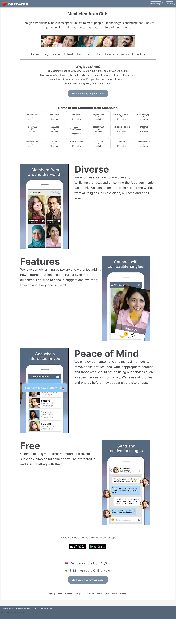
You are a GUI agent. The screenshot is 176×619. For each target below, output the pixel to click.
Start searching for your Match (88, 93)
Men (60, 594)
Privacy (36, 608)
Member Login (155, 4)
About (29, 608)
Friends (123, 594)
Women (68, 594)
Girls (99, 594)
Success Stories (7, 608)
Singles (79, 594)
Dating (52, 594)
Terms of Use (46, 608)
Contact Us (21, 608)
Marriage (90, 594)
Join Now (169, 4)
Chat (107, 594)
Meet (114, 594)
